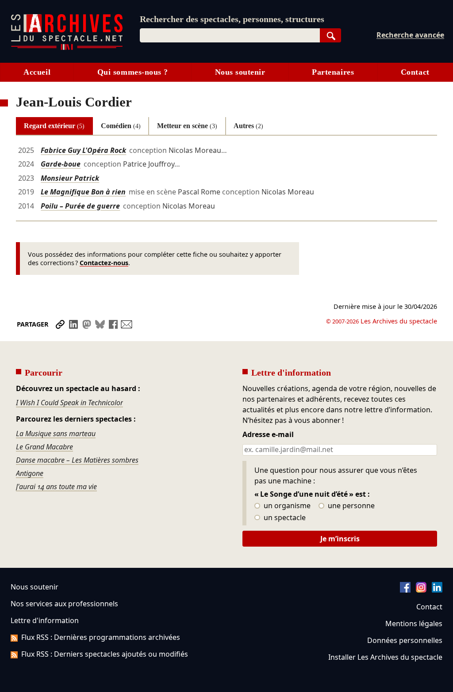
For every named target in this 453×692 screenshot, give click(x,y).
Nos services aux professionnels (64, 603)
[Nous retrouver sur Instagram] (421, 590)
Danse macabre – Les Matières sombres (77, 460)
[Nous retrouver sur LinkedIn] (437, 590)
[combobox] (230, 35)
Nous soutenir (240, 72)
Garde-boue (61, 164)
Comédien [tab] (121, 125)
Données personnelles (404, 640)
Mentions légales (413, 623)
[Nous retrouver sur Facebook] (405, 590)
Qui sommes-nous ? (132, 72)
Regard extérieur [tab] (54, 125)
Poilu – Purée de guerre (80, 206)
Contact (415, 72)
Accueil (36, 72)
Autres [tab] (248, 125)
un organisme (286, 506)
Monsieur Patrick (70, 178)
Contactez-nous (104, 263)
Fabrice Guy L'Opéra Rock (83, 150)
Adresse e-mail (268, 435)
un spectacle (284, 518)
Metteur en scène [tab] (187, 125)
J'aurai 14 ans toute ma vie (56, 486)
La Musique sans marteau (56, 433)
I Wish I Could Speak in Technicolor (69, 402)
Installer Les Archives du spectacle (385, 657)
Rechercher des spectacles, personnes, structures (232, 19)
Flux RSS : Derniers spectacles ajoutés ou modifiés (104, 654)
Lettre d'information (45, 620)
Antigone (29, 473)
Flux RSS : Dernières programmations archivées (100, 637)
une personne (350, 506)
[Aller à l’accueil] (67, 48)
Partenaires (333, 72)
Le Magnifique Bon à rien (83, 192)
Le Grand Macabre (44, 447)
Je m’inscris (340, 539)
